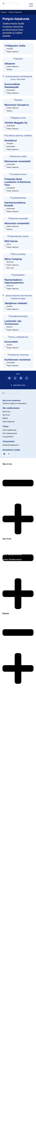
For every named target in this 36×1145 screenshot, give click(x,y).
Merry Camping (13, 259)
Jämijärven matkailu (15, 303)
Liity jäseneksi (9, 564)
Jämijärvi (9, 306)
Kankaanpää (10, 90)
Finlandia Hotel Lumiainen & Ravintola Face (17, 182)
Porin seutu (10, 268)
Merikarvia (9, 262)
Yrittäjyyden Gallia (15, 45)
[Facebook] (4, 454)
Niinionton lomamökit (16, 223)
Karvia (8, 244)
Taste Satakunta (10, 550)
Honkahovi (10, 140)
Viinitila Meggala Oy (15, 122)
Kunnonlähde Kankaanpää (12, 85)
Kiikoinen (9, 327)
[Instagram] (9, 454)
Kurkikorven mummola (17, 359)
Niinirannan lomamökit (17, 161)
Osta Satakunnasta (12, 554)
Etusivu (3, 12)
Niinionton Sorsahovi (16, 105)
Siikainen (9, 63)
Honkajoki (9, 48)
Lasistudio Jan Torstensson (12, 322)
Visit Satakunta (10, 545)
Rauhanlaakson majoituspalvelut (14, 281)
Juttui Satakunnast (12, 559)
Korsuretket (11, 341)
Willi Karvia (11, 241)
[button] (9, 378)
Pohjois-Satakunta (12, 51)
